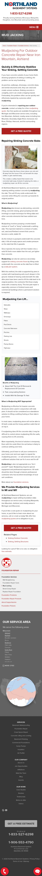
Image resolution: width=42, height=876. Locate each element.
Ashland (7, 633)
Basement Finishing (21, 739)
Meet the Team (21, 773)
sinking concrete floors (18, 261)
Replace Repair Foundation (12, 592)
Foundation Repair (10, 571)
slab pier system (11, 266)
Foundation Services (9, 577)
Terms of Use (17, 861)
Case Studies (21, 790)
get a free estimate (21, 823)
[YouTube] (6, 810)
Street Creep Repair (9, 589)
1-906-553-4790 (21, 842)
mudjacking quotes (9, 518)
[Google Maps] (3, 810)
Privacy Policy (34, 859)
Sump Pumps (21, 746)
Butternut (8, 643)
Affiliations (21, 769)
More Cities (9, 665)
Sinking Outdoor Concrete (18, 538)
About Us (21, 763)
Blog (21, 776)
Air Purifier (21, 753)
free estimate (7, 551)
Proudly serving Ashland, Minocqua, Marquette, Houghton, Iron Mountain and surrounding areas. (21, 19)
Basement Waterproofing (21, 725)
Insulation (21, 749)
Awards (21, 780)
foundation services (21, 482)
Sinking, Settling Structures (18, 541)
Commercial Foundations (21, 742)
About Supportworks (9, 602)
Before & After (21, 800)
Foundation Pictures (9, 606)
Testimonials (21, 797)
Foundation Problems (9, 595)
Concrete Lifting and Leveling (21, 735)
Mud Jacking (7, 586)
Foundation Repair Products (11, 599)
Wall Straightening (9, 580)
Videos (21, 803)
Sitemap (26, 861)
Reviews (21, 793)
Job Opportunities (21, 766)
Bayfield (7, 635)
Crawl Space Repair (21, 732)
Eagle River (8, 650)
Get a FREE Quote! (21, 131)
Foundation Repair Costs (11, 583)
